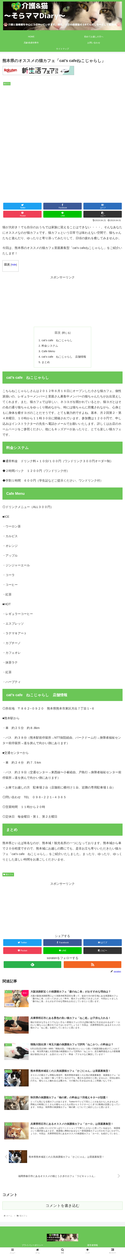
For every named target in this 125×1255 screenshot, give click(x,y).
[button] (102, 214)
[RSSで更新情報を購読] (92, 964)
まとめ (46, 362)
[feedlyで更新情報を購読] (32, 964)
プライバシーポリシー (32, 1245)
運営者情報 (92, 1245)
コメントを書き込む (63, 1206)
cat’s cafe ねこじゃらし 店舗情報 (64, 356)
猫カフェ (9, 874)
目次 (58, 332)
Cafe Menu (48, 351)
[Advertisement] (62, 301)
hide (13, 264)
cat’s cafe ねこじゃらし (57, 340)
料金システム (50, 345)
